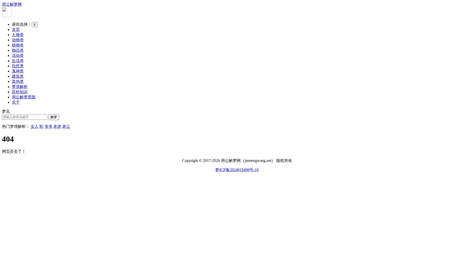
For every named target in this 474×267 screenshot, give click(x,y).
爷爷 (48, 126)
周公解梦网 (12, 4)
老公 (66, 126)
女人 (35, 126)
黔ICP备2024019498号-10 (237, 170)
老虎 (57, 126)
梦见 (6, 111)
